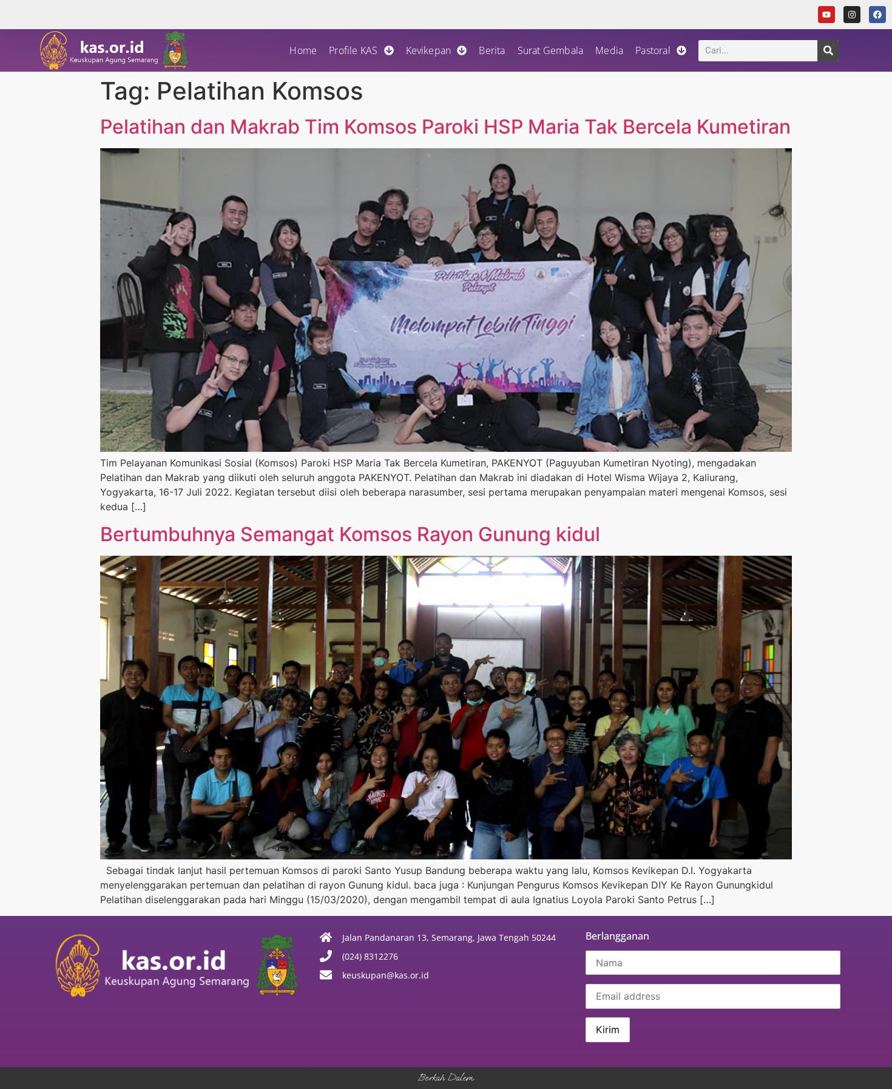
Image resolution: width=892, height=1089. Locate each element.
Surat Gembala (551, 50)
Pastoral (653, 50)
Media (609, 50)
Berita (492, 50)
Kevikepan (428, 50)
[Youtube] (826, 14)
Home (303, 50)
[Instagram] (851, 14)
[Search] (828, 50)
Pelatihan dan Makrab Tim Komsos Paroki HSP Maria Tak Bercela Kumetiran (445, 126)
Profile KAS (353, 50)
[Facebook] (877, 14)
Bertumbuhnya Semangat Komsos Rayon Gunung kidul (350, 534)
